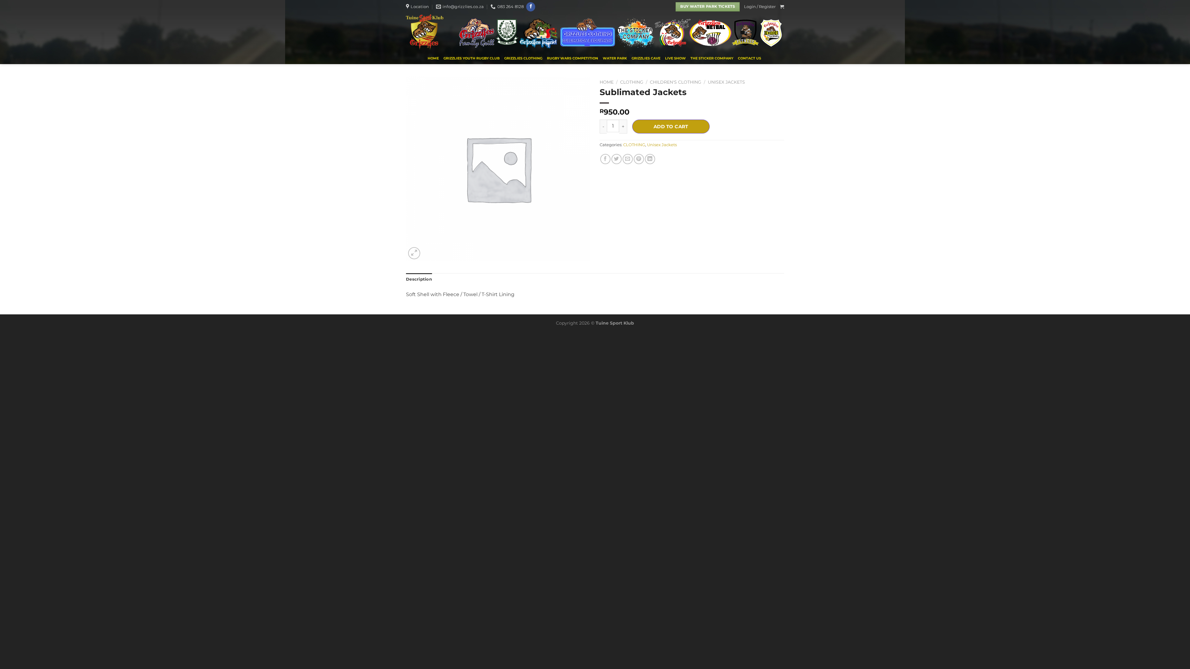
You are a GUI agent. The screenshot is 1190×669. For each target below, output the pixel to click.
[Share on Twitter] (616, 159)
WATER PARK (615, 58)
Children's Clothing (675, 82)
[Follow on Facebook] (530, 6)
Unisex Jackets (726, 82)
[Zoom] (414, 253)
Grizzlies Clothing (523, 58)
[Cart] (782, 7)
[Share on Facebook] (605, 159)
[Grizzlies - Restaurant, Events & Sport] (426, 33)
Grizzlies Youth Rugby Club (471, 58)
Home (433, 58)
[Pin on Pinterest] (639, 159)
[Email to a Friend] (628, 159)
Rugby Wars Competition (572, 58)
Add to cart (671, 126)
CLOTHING (631, 82)
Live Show (675, 58)
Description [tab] (419, 279)
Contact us (749, 58)
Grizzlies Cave (646, 58)
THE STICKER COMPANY (711, 58)
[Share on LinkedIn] (650, 159)
